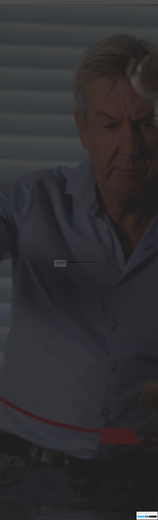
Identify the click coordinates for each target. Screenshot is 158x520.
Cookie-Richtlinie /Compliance (144, 518)
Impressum (149, 518)
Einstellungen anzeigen (152, 516)
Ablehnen (146, 516)
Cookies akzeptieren (141, 516)
